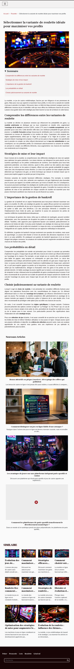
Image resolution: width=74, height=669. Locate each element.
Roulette (14, 14)
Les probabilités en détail (14, 88)
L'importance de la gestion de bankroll (19, 84)
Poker (4, 654)
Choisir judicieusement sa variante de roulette (21, 92)
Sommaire (12, 71)
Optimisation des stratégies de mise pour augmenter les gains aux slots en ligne (19, 628)
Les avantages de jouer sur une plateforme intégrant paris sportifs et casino (37, 474)
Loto (21, 654)
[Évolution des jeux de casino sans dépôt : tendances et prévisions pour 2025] (12, 553)
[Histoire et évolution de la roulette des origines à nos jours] (62, 581)
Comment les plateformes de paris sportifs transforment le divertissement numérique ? (37, 523)
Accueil (6, 14)
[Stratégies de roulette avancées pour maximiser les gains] (45, 581)
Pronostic (13, 654)
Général (37, 654)
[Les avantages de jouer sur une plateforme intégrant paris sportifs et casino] (37, 453)
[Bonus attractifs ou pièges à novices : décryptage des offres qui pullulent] (37, 359)
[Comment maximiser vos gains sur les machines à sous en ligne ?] (29, 553)
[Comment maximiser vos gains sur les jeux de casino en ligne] (29, 581)
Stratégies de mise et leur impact (17, 80)
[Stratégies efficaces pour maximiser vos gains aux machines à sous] (45, 553)
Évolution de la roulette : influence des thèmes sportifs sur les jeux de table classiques (53, 629)
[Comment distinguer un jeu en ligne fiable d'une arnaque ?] (37, 406)
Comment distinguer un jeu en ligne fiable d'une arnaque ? (37, 427)
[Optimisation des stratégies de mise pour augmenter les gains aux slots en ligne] (20, 613)
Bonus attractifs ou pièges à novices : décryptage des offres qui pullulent (37, 380)
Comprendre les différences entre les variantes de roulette (25, 75)
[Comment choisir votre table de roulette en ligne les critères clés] (62, 553)
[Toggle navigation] (5, 4)
